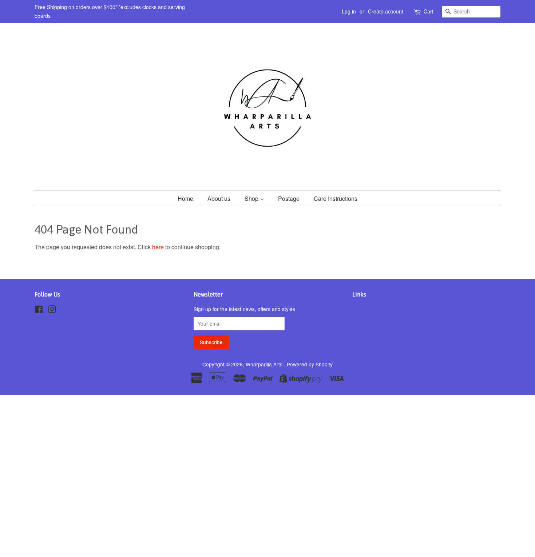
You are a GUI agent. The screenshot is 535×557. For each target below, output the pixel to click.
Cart (428, 11)
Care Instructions (335, 198)
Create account (385, 11)
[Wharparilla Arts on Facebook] (39, 310)
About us (218, 198)
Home (185, 198)
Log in (349, 11)
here (158, 247)
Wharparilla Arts (265, 364)
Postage (289, 198)
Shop (252, 198)
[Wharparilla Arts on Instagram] (52, 310)
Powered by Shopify (310, 364)
